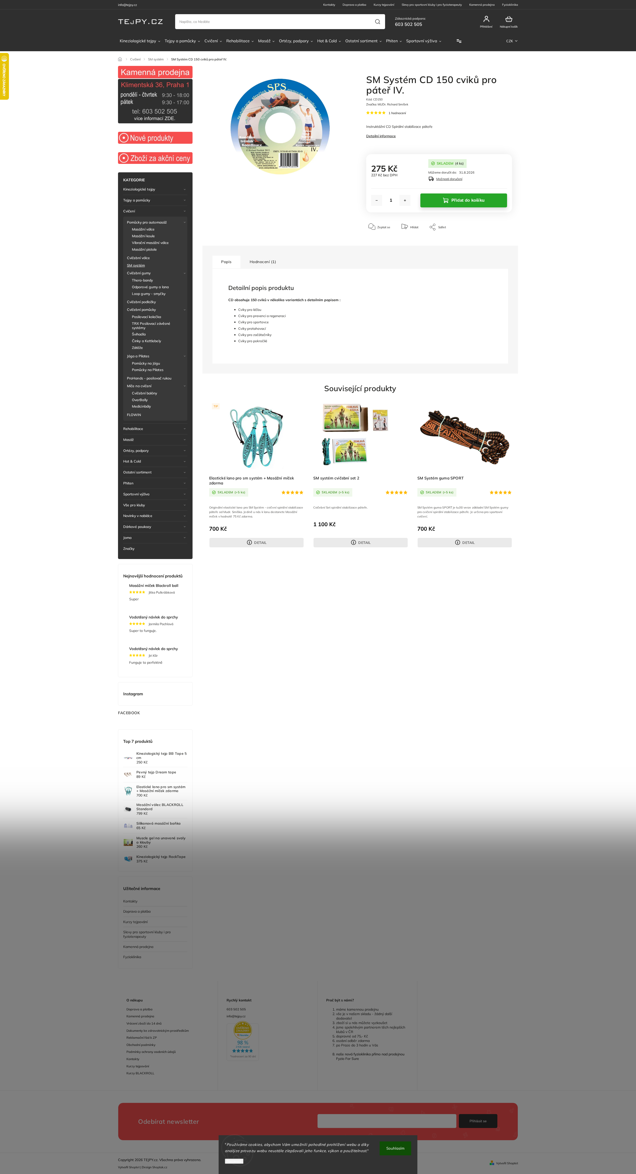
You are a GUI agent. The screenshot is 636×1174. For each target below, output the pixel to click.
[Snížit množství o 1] (376, 200)
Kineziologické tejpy (139, 189)
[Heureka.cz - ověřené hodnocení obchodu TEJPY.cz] (268, 1041)
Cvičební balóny (144, 393)
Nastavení (234, 1161)
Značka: (387, 104)
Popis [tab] (226, 261)
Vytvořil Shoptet (507, 1163)
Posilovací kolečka (146, 317)
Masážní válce (143, 229)
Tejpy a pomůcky (136, 200)
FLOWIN (134, 415)
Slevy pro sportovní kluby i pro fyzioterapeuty (432, 4)
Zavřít (497, 242)
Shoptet (134, 1167)
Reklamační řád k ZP (141, 1037)
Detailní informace (381, 136)
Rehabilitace (133, 428)
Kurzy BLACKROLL (140, 1073)
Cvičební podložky (141, 302)
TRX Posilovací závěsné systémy (151, 325)
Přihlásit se (478, 1121)
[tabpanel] (256, 475)
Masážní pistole (144, 249)
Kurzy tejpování (384, 4)
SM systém (136, 265)
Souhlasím (395, 1148)
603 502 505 (236, 1009)
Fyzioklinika (510, 4)
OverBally (140, 400)
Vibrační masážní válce (150, 242)
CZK (509, 41)
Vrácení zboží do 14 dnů (143, 1023)
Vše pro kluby (134, 505)
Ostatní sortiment (137, 472)
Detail (260, 542)
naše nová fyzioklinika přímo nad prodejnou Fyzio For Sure (370, 1056)
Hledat (377, 21)
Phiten (128, 483)
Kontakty (329, 4)
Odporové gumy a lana (150, 287)
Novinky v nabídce (137, 516)
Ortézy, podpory (136, 450)
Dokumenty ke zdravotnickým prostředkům (157, 1031)
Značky (129, 548)
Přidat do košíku (467, 200)
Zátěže (137, 347)
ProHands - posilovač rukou (149, 378)
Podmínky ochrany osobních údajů (151, 1052)
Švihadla (139, 334)
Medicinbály (141, 406)
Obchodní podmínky (141, 1045)
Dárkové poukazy (137, 526)
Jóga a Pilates (138, 356)
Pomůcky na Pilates (147, 370)
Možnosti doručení (449, 179)
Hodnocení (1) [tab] (263, 261)
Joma (127, 537)
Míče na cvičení (139, 386)
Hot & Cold (132, 461)
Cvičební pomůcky (141, 309)
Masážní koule (143, 236)
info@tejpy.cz (236, 1016)
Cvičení (129, 211)
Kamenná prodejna (482, 4)
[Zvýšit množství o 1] (404, 200)
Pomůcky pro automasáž (147, 222)
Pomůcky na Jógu (146, 363)
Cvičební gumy (139, 273)
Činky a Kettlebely (146, 341)
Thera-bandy (142, 280)
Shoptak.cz (159, 1167)
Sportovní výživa (136, 494)
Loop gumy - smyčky (148, 293)
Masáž (128, 439)
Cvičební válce (138, 258)
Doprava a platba (354, 4)
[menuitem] (140, 41)
